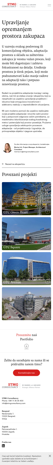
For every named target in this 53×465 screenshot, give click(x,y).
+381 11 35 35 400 (15, 401)
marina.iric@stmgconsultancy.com (26, 151)
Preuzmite (23, 335)
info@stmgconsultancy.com (13, 403)
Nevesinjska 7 (7, 414)
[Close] (50, 456)
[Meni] (49, 5)
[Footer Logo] (21, 386)
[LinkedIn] (3, 445)
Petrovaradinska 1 (9, 429)
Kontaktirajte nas (26, 372)
